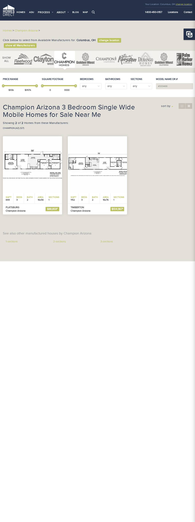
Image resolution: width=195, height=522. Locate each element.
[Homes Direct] (9, 9)
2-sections (59, 241)
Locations (173, 12)
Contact (188, 12)
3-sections (106, 241)
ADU (31, 12)
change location (184, 4)
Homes (21, 12)
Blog (75, 12)
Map (85, 12)
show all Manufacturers (20, 45)
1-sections (12, 241)
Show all (6, 59)
